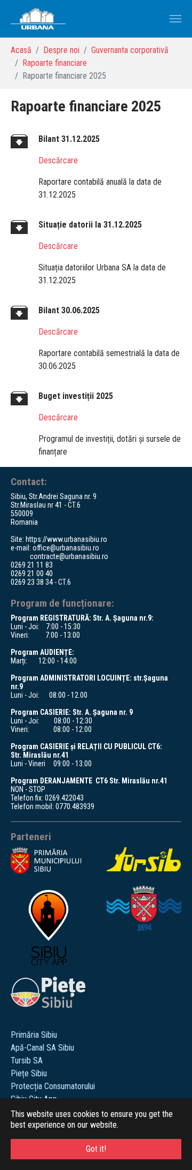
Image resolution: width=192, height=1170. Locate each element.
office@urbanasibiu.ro (66, 548)
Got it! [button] (96, 1149)
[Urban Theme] (38, 18)
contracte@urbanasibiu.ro (69, 556)
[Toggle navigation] (175, 19)
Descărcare (58, 160)
